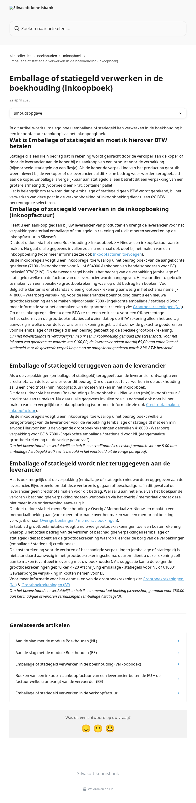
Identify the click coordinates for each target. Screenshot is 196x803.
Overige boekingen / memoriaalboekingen (78, 520)
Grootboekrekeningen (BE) (46, 584)
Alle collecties (20, 55)
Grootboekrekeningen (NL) (157, 306)
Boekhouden (47, 55)
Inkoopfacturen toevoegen (117, 254)
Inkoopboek (72, 55)
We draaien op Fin (101, 789)
